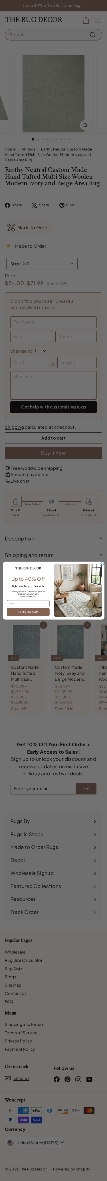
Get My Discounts (28, 611)
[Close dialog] (101, 564)
